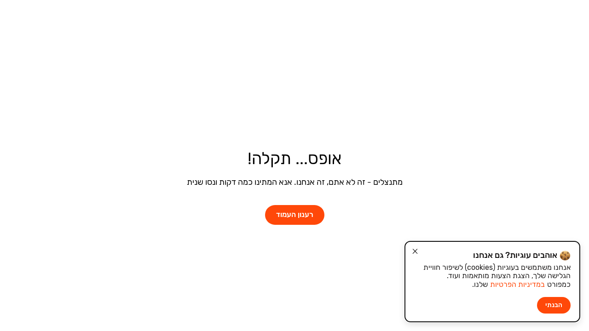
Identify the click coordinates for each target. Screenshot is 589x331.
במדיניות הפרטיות (517, 284)
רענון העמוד (294, 214)
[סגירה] (415, 251)
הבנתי (553, 305)
